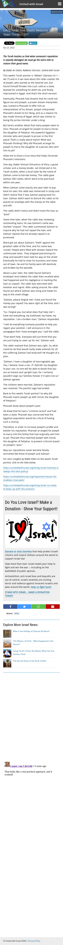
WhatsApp (22, 43)
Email (33, 43)
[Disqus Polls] (31, 716)
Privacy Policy (34, 940)
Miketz (17, 613)
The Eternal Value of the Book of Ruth (29, 660)
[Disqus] (31, 801)
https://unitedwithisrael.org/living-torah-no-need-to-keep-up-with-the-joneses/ (30, 487)
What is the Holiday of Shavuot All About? (31, 631)
